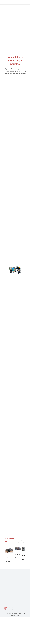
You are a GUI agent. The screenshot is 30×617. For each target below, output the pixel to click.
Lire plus (7, 561)
